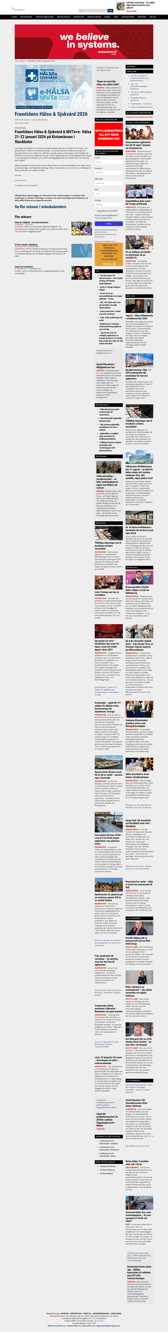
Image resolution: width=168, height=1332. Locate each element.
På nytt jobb (132, 947)
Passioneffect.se (74, 1326)
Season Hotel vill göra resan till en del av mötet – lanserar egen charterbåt (109, 775)
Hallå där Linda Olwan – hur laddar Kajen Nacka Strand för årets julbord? (140, 5)
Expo (128, 1224)
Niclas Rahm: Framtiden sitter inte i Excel (137, 1163)
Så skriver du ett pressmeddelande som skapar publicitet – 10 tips (110, 296)
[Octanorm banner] (84, 58)
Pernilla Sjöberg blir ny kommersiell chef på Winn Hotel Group (138, 940)
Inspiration (79, 17)
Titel (96, 189)
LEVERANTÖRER (128, 17)
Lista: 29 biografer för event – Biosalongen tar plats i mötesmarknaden (108, 1060)
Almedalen (131, 1109)
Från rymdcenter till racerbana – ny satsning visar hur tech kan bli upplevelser (106, 960)
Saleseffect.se (89, 1326)
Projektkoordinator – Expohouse (138, 99)
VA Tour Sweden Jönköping (26, 244)
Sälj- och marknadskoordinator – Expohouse (139, 86)
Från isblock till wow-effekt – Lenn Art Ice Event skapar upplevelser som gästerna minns (109, 839)
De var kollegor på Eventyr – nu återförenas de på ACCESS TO (139, 254)
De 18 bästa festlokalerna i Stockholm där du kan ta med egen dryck (139, 530)
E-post (97, 158)
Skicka (108, 224)
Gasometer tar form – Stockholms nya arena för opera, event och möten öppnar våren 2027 (107, 645)
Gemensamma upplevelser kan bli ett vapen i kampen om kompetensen (138, 145)
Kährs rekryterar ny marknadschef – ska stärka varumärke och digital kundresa (139, 991)
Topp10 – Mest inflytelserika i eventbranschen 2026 (139, 317)
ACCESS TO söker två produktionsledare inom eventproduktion (139, 78)
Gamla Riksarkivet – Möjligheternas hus (106, 366)
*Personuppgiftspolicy (103, 218)
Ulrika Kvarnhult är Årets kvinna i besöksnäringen (137, 776)
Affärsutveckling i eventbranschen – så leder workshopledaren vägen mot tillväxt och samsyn (107, 482)
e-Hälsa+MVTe (20, 180)
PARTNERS (142, 17)
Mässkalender (95, 17)
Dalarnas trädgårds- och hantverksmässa (31, 222)
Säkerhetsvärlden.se (56, 1326)
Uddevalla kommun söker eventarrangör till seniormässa (109, 412)
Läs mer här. (99, 1321)
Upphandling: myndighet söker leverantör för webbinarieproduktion (109, 436)
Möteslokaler (64, 17)
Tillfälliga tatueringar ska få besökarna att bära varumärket (108, 545)
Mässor (23, 61)
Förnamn (98, 168)
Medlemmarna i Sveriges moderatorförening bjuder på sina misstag (110, 326)
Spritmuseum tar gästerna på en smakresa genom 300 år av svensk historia (109, 897)
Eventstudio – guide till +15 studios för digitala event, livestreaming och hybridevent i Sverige (108, 707)
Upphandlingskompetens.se (108, 1326)
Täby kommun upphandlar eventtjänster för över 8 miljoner (109, 427)
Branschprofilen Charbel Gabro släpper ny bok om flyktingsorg (137, 590)
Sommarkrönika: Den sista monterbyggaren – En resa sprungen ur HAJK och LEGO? (138, 1216)
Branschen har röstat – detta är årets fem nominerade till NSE (139, 884)
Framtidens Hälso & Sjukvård (26, 185)
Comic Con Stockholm (24, 267)
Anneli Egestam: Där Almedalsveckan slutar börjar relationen (136, 1103)
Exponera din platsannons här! (139, 117)
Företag (98, 200)
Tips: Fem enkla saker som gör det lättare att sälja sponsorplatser (110, 305)
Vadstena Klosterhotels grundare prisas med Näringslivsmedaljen (137, 723)
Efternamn (99, 179)
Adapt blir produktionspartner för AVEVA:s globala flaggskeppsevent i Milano (107, 1119)
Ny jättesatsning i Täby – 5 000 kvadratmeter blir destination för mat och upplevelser (138, 374)
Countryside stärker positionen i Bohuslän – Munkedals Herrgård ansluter (109, 1008)
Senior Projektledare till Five (142, 107)
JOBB (116, 17)
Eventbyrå (131, 151)
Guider (108, 17)
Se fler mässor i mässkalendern (40, 206)
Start (15, 17)
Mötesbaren (27, 17)
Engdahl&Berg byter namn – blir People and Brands (139, 202)
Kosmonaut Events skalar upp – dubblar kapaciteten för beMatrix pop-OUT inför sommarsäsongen (139, 1272)
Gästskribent (132, 1167)
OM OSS (153, 17)
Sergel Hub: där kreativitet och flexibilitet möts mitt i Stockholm (138, 823)
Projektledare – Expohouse (141, 104)
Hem (17, 61)
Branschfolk (132, 596)
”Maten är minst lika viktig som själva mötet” (108, 83)
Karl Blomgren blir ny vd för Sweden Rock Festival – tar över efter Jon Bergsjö (139, 1041)
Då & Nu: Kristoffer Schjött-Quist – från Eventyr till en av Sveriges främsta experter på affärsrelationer (139, 645)
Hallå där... (132, 11)
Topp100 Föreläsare (45, 17)
